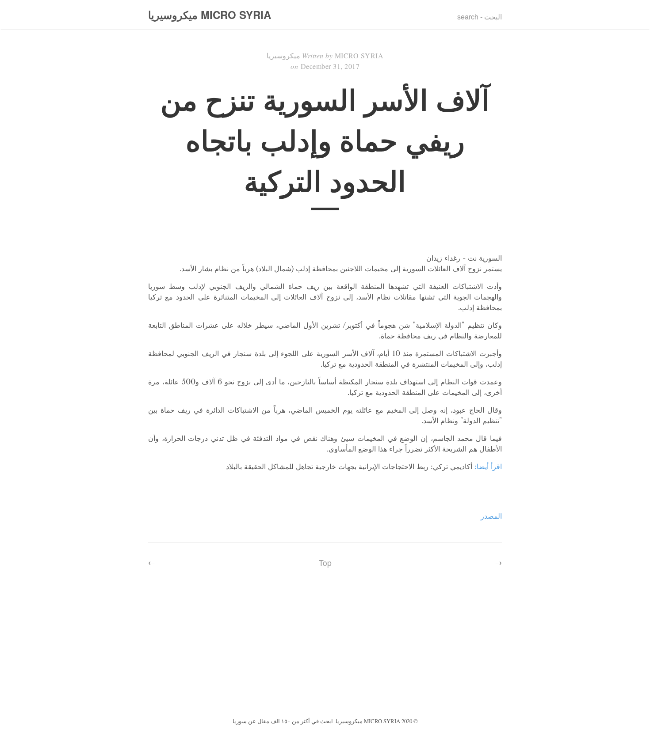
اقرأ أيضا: (488, 466)
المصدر (491, 516)
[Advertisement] (325, 649)
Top (325, 562)
